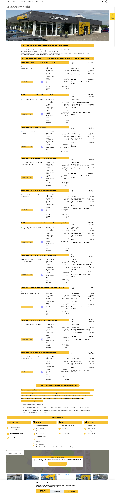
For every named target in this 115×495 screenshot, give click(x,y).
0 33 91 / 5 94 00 (14, 437)
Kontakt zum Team (112, 15)
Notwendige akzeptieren (43, 491)
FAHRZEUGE (15, 1)
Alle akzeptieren (71, 491)
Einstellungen (57, 491)
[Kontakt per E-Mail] (102, 1)
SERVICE (23, 1)
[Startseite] (106, 1)
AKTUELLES (30, 1)
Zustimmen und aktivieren (57, 464)
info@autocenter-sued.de (16, 433)
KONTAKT (38, 1)
